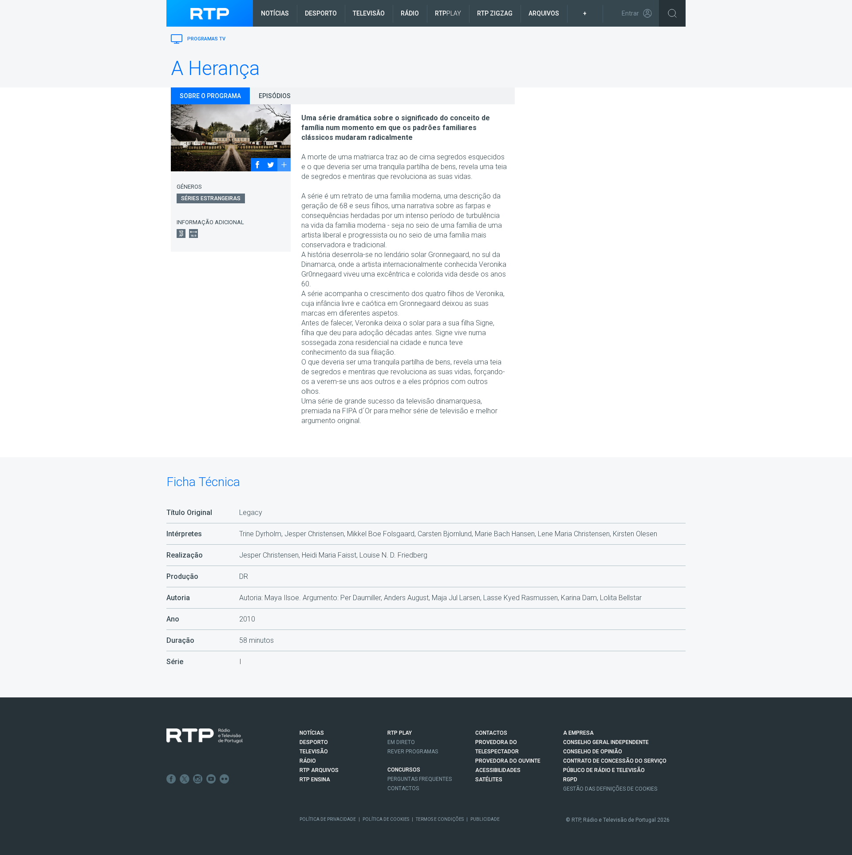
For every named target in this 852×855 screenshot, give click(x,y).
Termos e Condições (440, 819)
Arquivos (544, 13)
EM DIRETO (401, 742)
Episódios (275, 95)
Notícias (275, 13)
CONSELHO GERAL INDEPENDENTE (606, 742)
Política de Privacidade (328, 819)
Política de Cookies (386, 819)
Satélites (488, 779)
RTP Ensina (315, 779)
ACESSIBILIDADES (498, 770)
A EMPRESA (578, 733)
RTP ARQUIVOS (319, 770)
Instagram (198, 779)
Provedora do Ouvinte (507, 761)
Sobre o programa (210, 95)
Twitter (184, 779)
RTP (448, 13)
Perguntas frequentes (419, 779)
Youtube (211, 779)
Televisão (369, 13)
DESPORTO (314, 742)
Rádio (410, 13)
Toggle (672, 13)
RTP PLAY (399, 733)
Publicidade (485, 819)
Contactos (403, 788)
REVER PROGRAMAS (412, 751)
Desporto (321, 13)
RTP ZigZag (495, 13)
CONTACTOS (491, 733)
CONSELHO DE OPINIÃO (592, 751)
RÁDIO (308, 761)
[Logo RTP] (204, 736)
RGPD (570, 779)
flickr (224, 779)
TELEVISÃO (314, 751)
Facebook (171, 779)
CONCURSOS (403, 770)
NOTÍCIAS (312, 733)
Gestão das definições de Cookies (610, 789)
